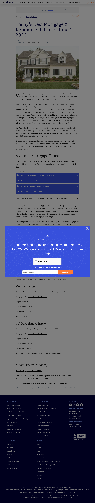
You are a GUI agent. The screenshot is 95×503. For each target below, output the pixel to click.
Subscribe (65, 272)
